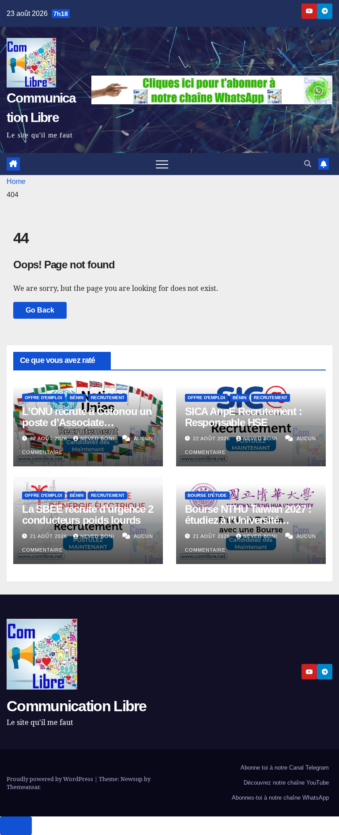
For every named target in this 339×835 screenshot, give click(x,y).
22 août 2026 (49, 438)
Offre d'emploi (43, 397)
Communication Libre (77, 706)
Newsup (132, 779)
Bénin (76, 397)
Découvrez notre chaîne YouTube (286, 782)
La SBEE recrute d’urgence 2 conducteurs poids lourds (87, 514)
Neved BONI (98, 438)
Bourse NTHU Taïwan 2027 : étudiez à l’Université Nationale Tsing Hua (248, 520)
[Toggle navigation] (162, 164)
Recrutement (107, 397)
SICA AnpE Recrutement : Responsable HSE (243, 416)
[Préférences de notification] (16, 825)
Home (16, 181)
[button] (307, 164)
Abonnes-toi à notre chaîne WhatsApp (280, 797)
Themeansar (23, 787)
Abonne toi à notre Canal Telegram (285, 767)
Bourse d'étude (207, 495)
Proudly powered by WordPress (50, 779)
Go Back (40, 310)
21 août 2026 (49, 536)
